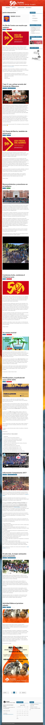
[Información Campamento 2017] (16, 483)
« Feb (17, 718)
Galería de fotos (21, 7)
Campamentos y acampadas (12, 474)
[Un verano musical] (16, 343)
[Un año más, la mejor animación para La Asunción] (16, 566)
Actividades (4, 88)
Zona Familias (28, 7)
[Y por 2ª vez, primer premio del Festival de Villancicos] (16, 96)
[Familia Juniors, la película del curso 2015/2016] (16, 390)
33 (20, 692)
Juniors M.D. (32, 705)
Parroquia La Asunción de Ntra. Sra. (35, 709)
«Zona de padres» (11, 66)
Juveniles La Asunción (33, 706)
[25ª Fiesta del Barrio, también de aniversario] (16, 144)
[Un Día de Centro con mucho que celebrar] (16, 38)
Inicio (3, 10)
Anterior (5, 692)
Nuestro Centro (9, 29)
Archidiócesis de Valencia (34, 704)
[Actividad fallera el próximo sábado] (16, 615)
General (4, 29)
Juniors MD (8, 188)
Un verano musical (9, 333)
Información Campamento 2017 (15, 473)
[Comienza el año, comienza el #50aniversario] (16, 287)
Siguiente (23, 692)
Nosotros (7, 8)
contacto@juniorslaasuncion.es (8, 714)
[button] (41, 7)
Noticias (13, 8)
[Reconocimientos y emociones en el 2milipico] (16, 196)
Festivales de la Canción (11, 88)
